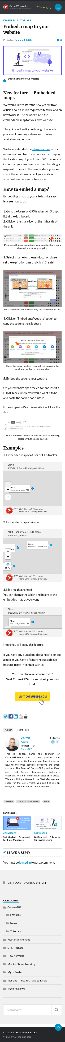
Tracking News (16, 988)
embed (9, 801)
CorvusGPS (26, 749)
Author (8, 730)
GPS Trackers (15, 947)
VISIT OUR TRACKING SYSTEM (26, 882)
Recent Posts (22, 730)
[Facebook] (53, 742)
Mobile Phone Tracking (21, 964)
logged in (25, 862)
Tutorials (24, 20)
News (13, 923)
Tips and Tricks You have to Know (27, 980)
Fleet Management (18, 939)
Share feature (41, 149)
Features (9, 20)
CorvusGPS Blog (25, 1032)
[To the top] (58, 1027)
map (46, 801)
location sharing (28, 801)
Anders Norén (22, 1037)
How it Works (15, 955)
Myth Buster (15, 972)
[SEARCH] (56, 1009)
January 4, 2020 (23, 40)
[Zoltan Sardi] (12, 750)
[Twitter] (57, 742)
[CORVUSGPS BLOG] (27, 8)
